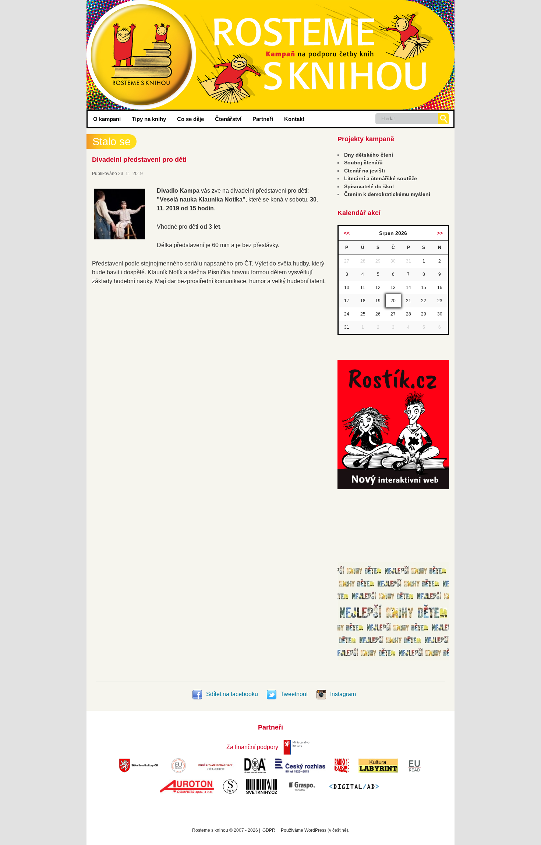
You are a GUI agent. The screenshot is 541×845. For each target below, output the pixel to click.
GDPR (268, 830)
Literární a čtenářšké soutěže (380, 178)
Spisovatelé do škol (369, 186)
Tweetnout (294, 694)
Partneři (262, 119)
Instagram (342, 694)
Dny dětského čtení (368, 155)
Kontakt (294, 119)
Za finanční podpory (252, 747)
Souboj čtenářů (363, 162)
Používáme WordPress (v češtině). (315, 830)
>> (440, 233)
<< (347, 233)
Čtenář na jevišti (364, 171)
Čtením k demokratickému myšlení (387, 194)
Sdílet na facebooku (232, 694)
